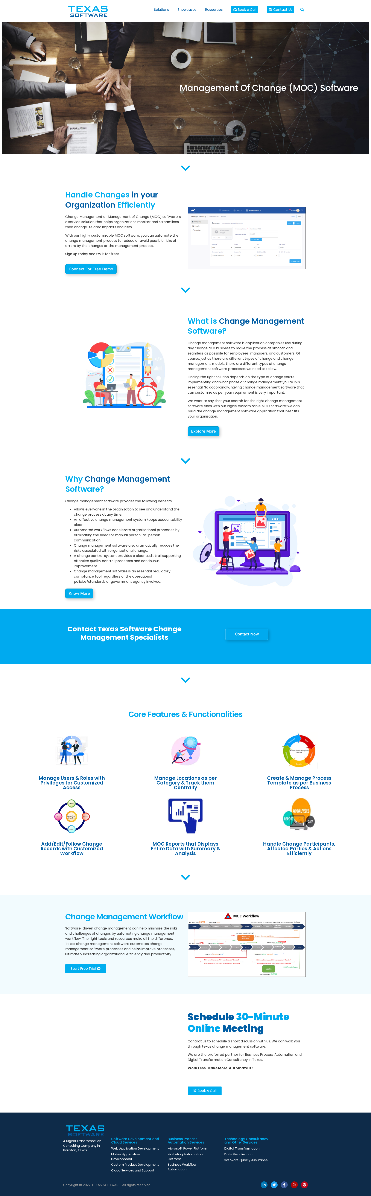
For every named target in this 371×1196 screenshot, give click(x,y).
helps (136, 948)
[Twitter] (274, 1184)
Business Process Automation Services (186, 1140)
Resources (214, 9)
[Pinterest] (304, 1184)
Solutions (161, 9)
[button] (302, 9)
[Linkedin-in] (264, 1184)
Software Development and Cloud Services (135, 1140)
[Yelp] (294, 1184)
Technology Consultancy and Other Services (246, 1140)
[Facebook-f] (284, 1184)
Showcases (187, 9)
